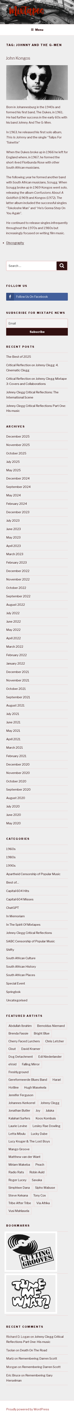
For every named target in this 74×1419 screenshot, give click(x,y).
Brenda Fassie (18, 1033)
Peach (39, 1164)
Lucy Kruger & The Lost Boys (29, 1141)
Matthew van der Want (24, 1157)
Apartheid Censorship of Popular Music (33, 874)
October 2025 (16, 453)
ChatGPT (12, 908)
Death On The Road (33, 1350)
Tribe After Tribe (19, 1203)
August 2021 (15, 705)
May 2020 (13, 823)
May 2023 (13, 537)
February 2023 (16, 562)
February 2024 (16, 504)
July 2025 (13, 462)
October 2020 (16, 781)
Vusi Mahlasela (18, 1211)
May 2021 (13, 731)
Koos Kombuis (46, 1118)
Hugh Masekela (35, 1087)
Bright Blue (42, 1033)
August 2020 (15, 798)
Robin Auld (36, 1172)
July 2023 (13, 520)
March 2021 (14, 747)
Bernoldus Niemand (51, 1026)
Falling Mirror (31, 1064)
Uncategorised (16, 1000)
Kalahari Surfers (19, 1118)
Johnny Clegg (49, 1103)
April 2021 (13, 739)
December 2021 (17, 672)
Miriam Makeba (19, 1164)
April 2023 (13, 546)
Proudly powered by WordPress (27, 1409)
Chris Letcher (54, 1041)
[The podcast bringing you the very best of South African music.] (31, 1311)
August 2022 (15, 605)
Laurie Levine (17, 1126)
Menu (39, 29)
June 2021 (13, 722)
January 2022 (15, 663)
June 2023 (13, 529)
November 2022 (18, 579)
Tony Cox (39, 1195)
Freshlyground (18, 1072)
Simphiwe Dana (19, 1188)
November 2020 (18, 773)
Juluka (50, 1110)
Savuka (37, 1180)
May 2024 (13, 495)
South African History (21, 966)
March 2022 (14, 647)
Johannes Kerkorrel (21, 1103)
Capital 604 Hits (17, 891)
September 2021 (18, 697)
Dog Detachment (20, 1057)
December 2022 (17, 571)
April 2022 (13, 638)
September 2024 (18, 487)
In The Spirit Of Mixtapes (23, 925)
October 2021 (16, 689)
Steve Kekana (18, 1195)
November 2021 (17, 680)
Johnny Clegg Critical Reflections (29, 933)
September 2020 (18, 789)
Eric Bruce (13, 1375)
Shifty (10, 950)
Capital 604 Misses (20, 899)
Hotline (13, 1087)
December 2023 (17, 512)
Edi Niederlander (50, 1057)
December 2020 (18, 764)
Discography (15, 243)
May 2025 (13, 470)
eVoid (12, 1064)
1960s (11, 849)
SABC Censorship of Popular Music (30, 941)
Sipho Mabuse (45, 1188)
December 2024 (18, 478)
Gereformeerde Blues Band (27, 1080)
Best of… (12, 882)
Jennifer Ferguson (20, 1095)
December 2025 (18, 436)
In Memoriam (15, 916)
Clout (12, 1049)
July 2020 (13, 806)
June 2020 (13, 815)
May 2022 (13, 630)
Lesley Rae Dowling (46, 1126)
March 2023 (14, 554)
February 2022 (16, 655)
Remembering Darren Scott (37, 1358)
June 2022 (13, 621)
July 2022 (13, 613)
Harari (56, 1080)
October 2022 (16, 588)
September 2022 (18, 596)
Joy (38, 1110)
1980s (11, 857)
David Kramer (30, 1049)
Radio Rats (16, 1172)
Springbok (13, 992)
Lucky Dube (39, 1134)
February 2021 (16, 756)
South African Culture (21, 958)
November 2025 (18, 445)
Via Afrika (43, 1203)
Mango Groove (19, 1149)
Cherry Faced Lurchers (24, 1041)
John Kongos (18, 58)
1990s (11, 866)
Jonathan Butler (19, 1110)
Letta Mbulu (16, 1134)
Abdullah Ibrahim (20, 1026)
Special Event (15, 983)
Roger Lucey (17, 1180)
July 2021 (12, 714)
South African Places (20, 975)
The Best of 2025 (18, 357)
